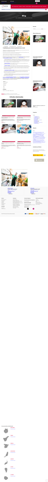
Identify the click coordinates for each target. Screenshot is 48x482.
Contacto (41, 6)
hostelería (43, 140)
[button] (4, 90)
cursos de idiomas (37, 135)
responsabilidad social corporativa (36, 142)
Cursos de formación (37, 134)
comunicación (34, 133)
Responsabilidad (36, 121)
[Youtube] (38, 3)
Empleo (35, 139)
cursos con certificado (40, 133)
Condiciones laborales (36, 117)
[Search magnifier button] (46, 9)
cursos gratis (41, 135)
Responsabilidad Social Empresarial (38, 122)
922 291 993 (11, 3)
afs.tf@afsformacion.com (13, 2)
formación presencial (38, 140)
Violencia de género (36, 123)
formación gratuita (34, 140)
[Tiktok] (39, 3)
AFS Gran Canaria (10, 188)
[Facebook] (33, 3)
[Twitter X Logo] (28, 209)
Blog (39, 6)
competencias (5, 83)
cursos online (35, 137)
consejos (36, 133)
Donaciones (35, 119)
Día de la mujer (35, 118)
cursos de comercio (43, 133)
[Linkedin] (35, 3)
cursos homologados (41, 136)
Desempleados (11, 444)
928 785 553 (2, 3)
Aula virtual (44, 6)
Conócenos (23, 6)
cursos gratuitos (36, 136)
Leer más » (18, 121)
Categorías (20, 6)
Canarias (34, 132)
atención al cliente (5, 82)
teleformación (43, 142)
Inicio (13, 6)
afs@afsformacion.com (4, 2)
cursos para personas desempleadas (41, 137)
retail (3, 86)
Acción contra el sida (36, 116)
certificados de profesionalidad (38, 132)
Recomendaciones (19, 46)
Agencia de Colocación (35, 6)
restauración (40, 142)
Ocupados (14, 444)
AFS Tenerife (32, 188)
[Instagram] (36, 3)
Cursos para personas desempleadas (36, 138)
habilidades (41, 140)
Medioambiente (35, 120)
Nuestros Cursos (16, 6)
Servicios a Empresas (28, 6)
